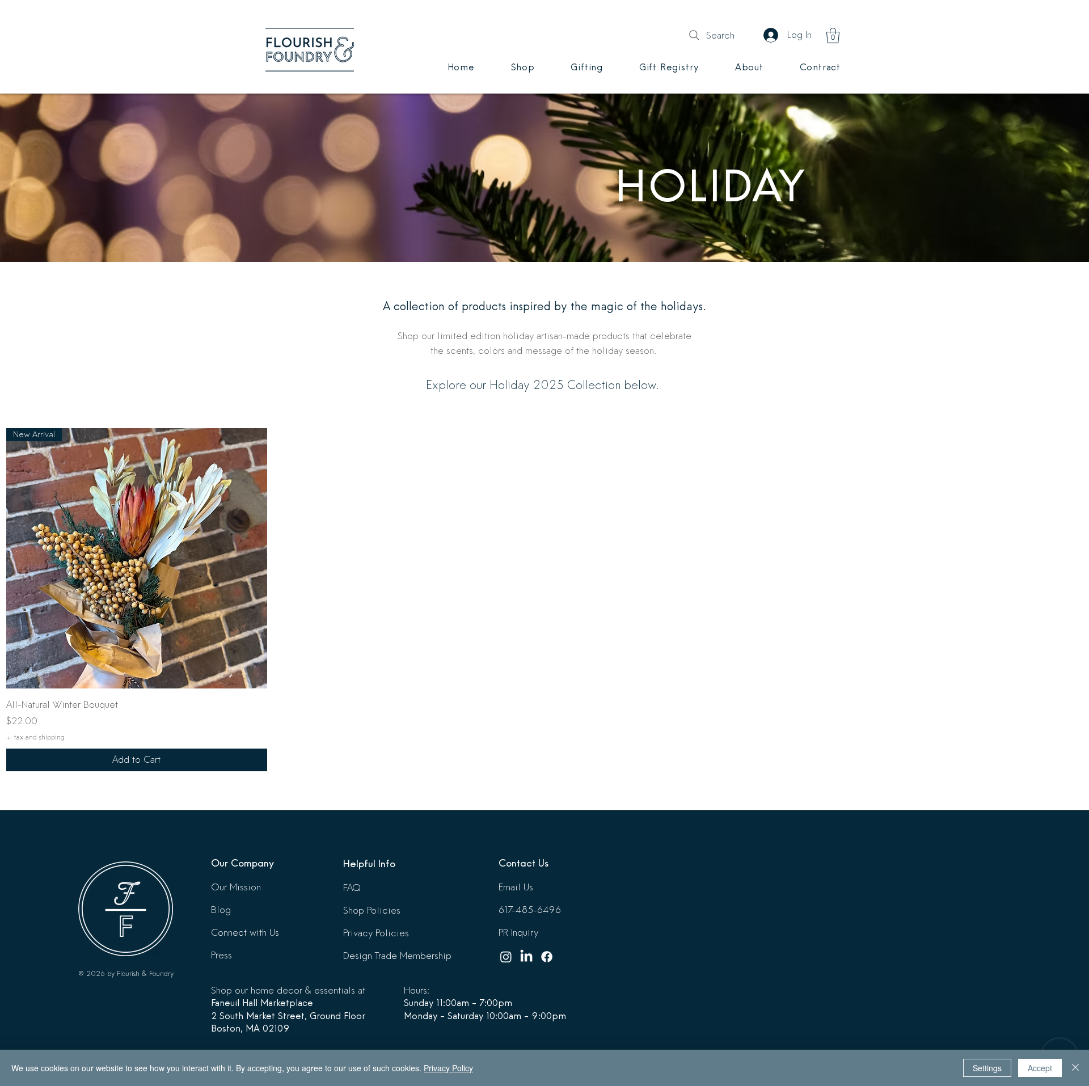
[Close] (1075, 1068)
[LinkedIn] (526, 956)
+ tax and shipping (35, 737)
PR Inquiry (518, 932)
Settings (987, 1068)
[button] (832, 35)
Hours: (416, 990)
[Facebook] (546, 956)
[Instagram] (506, 956)
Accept (1040, 1068)
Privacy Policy (448, 1068)
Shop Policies (371, 910)
